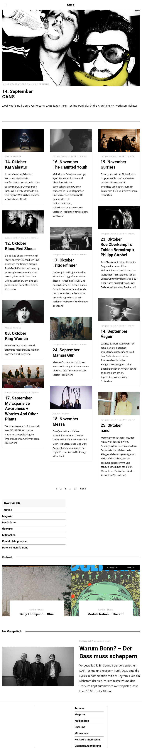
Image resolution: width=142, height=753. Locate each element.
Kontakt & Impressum (14, 541)
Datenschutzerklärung (15, 547)
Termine (44, 84)
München (98, 641)
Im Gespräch (12, 631)
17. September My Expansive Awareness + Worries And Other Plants (21, 408)
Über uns (7, 528)
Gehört (7, 557)
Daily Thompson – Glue (37, 614)
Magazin (7, 516)
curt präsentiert (14, 84)
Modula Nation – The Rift (105, 614)
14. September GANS (17, 94)
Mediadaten (9, 522)
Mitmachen (9, 535)
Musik (32, 84)
